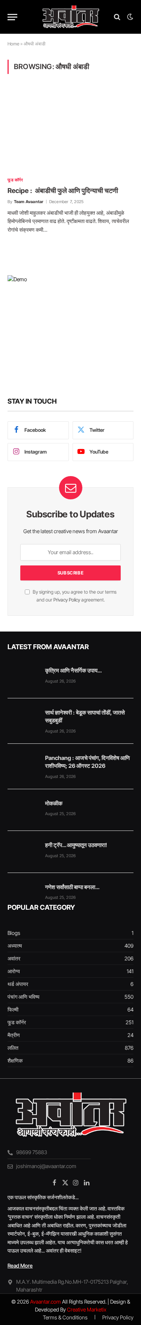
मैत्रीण (14, 1035)
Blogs (14, 933)
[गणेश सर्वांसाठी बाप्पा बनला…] (23, 894)
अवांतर (14, 958)
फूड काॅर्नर (17, 1022)
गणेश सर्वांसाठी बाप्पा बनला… (72, 887)
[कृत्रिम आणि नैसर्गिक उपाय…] (23, 677)
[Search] (117, 17)
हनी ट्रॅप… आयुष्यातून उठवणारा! (76, 845)
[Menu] (12, 17)
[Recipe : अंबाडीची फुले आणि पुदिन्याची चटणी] (70, 129)
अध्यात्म (15, 945)
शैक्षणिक (15, 1060)
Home (13, 44)
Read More (20, 1265)
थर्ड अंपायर (18, 984)
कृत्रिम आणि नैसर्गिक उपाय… (73, 670)
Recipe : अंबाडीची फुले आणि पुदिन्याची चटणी (63, 190)
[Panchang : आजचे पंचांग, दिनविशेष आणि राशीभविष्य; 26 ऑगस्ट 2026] (23, 764)
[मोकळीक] (23, 810)
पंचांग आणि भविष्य (23, 996)
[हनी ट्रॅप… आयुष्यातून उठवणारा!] (23, 852)
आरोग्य (14, 971)
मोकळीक (53, 803)
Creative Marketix (86, 1309)
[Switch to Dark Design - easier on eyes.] (129, 17)
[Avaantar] (70, 17)
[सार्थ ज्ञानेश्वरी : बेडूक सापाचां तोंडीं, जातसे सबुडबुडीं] (23, 719)
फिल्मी (13, 1009)
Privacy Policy (66, 600)
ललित (13, 1048)
